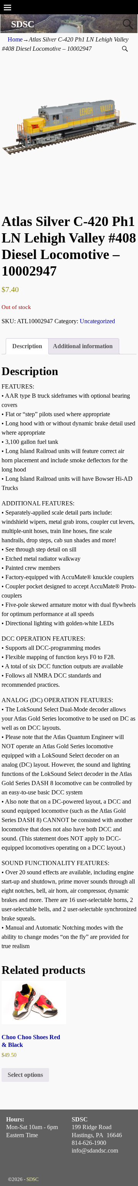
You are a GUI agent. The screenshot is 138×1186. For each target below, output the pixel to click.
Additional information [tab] (83, 346)
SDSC (22, 24)
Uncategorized (97, 321)
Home (15, 39)
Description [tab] (27, 346)
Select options (25, 1074)
